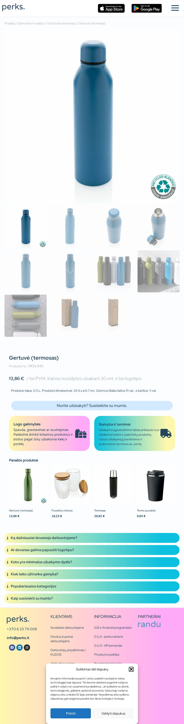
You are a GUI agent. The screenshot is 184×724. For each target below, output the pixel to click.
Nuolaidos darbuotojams (67, 628)
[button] (131, 669)
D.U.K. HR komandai (108, 646)
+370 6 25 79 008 (22, 629)
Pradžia (9, 23)
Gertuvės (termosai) (61, 23)
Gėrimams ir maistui (31, 23)
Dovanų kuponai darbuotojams (61, 639)
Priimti (71, 713)
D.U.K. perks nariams (108, 637)
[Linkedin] (19, 647)
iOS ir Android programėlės (113, 628)
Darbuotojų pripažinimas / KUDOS (68, 652)
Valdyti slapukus (113, 713)
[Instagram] (27, 647)
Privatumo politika (106, 654)
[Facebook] (12, 647)
